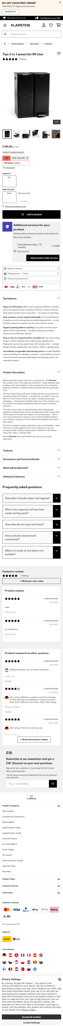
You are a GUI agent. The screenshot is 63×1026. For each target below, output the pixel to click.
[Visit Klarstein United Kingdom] (41, 955)
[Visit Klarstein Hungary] (16, 962)
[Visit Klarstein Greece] (35, 969)
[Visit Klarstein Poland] (22, 962)
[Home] (7, 43)
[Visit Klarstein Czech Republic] (10, 962)
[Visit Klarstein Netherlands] (16, 969)
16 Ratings (22, 59)
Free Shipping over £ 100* (50, 18)
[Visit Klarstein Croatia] (29, 962)
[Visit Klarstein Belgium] (10, 969)
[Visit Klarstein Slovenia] (29, 969)
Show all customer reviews (35, 739)
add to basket (34, 214)
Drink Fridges (8, 849)
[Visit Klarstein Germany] (4, 955)
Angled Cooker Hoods (11, 833)
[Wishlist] (51, 25)
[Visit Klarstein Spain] (35, 955)
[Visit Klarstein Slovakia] (4, 962)
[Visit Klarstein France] (22, 955)
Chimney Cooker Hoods (12, 860)
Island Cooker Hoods (11, 827)
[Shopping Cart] (58, 25)
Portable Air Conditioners (13, 816)
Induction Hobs (8, 866)
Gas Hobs (6, 871)
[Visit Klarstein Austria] (10, 955)
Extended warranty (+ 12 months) (29, 245)
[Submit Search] (5, 34)
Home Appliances (17, 43)
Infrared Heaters (9, 838)
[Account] (43, 25)
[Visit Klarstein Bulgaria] (41, 962)
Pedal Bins (48, 43)
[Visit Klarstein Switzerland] (16, 955)
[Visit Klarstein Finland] (4, 969)
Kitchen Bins (34, 43)
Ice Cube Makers (9, 844)
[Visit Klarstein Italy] (29, 955)
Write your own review (32, 581)
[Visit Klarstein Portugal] (22, 969)
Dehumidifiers (8, 822)
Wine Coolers (8, 811)
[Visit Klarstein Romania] (35, 962)
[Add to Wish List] (59, 53)
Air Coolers (7, 855)
